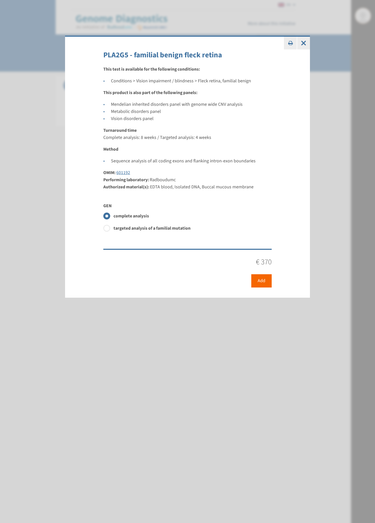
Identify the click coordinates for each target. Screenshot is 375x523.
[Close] (303, 43)
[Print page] (290, 43)
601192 (123, 172)
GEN (107, 206)
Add (261, 281)
